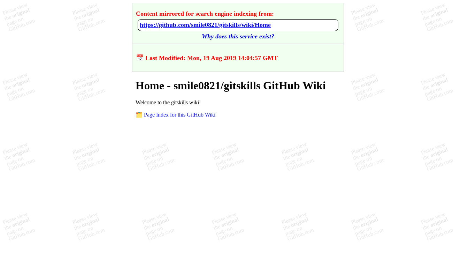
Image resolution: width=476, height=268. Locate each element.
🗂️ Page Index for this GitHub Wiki (175, 115)
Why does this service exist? (238, 36)
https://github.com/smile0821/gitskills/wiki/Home (205, 24)
